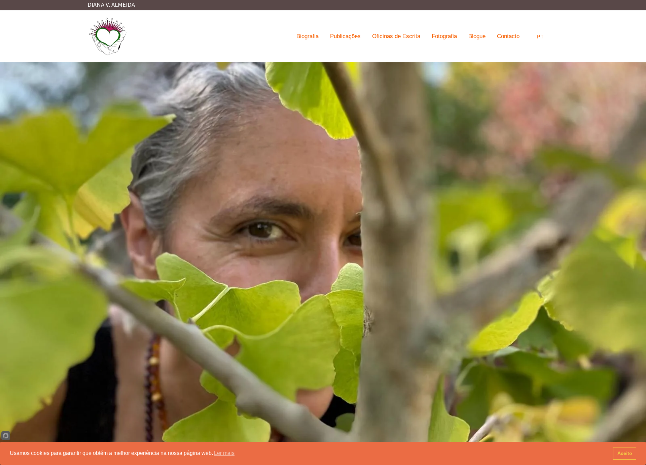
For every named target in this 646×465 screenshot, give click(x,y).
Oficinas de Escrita (396, 36)
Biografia (307, 36)
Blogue (477, 36)
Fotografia (444, 36)
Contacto (508, 36)
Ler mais (224, 453)
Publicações (345, 36)
